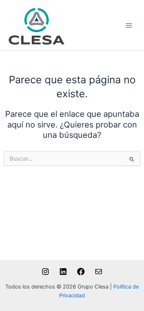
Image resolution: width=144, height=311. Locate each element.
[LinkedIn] (63, 274)
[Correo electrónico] (98, 274)
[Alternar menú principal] (129, 25)
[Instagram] (45, 274)
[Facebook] (80, 274)
